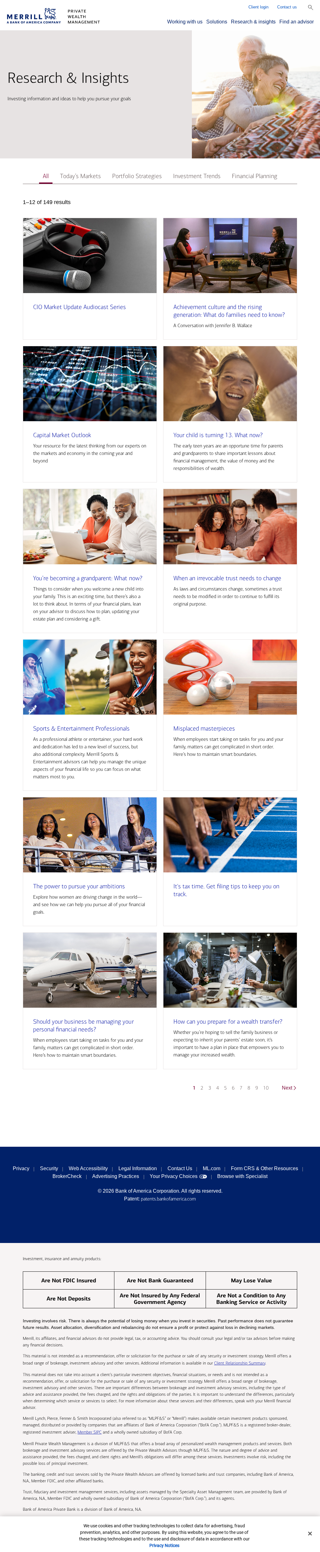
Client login (258, 7)
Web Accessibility (88, 1168)
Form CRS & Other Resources (264, 1168)
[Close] (310, 1533)
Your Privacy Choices (174, 1176)
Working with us (184, 21)
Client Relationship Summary (239, 1363)
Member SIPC (90, 1432)
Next (287, 1087)
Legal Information (137, 1168)
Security (49, 1168)
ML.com (211, 1168)
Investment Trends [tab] (197, 176)
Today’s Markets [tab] (80, 176)
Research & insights (253, 21)
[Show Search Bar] (311, 7)
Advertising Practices (115, 1176)
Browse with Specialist (242, 1176)
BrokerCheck (67, 1176)
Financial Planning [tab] (254, 176)
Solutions (216, 21)
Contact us (287, 7)
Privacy (21, 1168)
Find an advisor (296, 21)
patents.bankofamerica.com (168, 1199)
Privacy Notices (164, 1545)
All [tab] (46, 176)
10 (266, 1088)
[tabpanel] (160, 648)
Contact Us (180, 1168)
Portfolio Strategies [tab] (137, 176)
